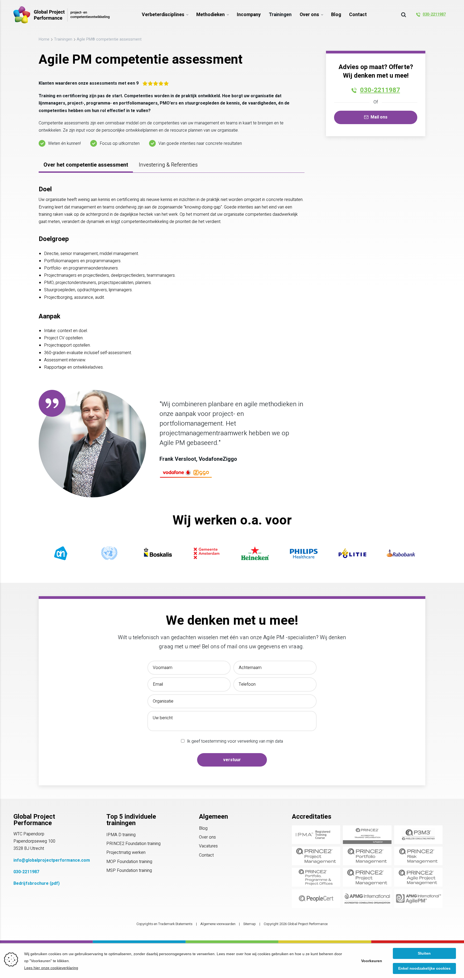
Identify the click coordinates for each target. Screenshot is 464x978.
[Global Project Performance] (61, 14)
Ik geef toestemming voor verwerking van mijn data (235, 741)
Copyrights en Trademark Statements (164, 924)
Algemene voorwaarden (217, 924)
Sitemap (249, 924)
